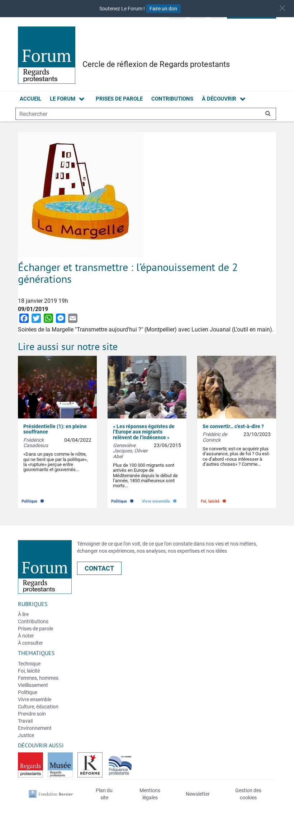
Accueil (30, 99)
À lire (23, 614)
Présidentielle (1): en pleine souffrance (55, 429)
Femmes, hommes (38, 678)
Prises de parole (119, 99)
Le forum (62, 99)
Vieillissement (33, 685)
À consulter (30, 643)
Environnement (35, 728)
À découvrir (219, 99)
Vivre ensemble (160, 499)
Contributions (172, 99)
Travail (25, 721)
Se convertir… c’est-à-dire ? (233, 426)
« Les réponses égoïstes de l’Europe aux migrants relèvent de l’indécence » (144, 431)
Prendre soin (32, 714)
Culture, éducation (38, 706)
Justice (26, 735)
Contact (99, 568)
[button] (282, 8)
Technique (29, 664)
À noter (26, 636)
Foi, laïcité (214, 499)
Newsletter (198, 794)
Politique (33, 499)
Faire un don (163, 8)
